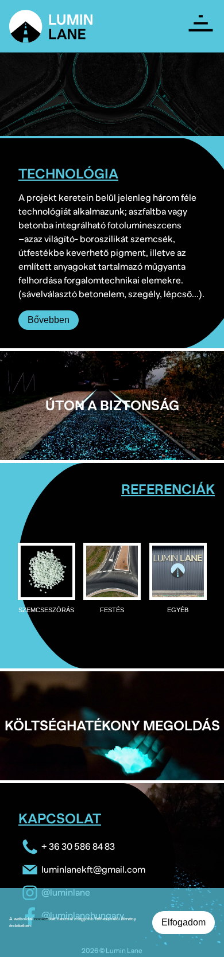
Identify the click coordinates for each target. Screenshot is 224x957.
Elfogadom (183, 922)
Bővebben (48, 320)
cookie (41, 918)
